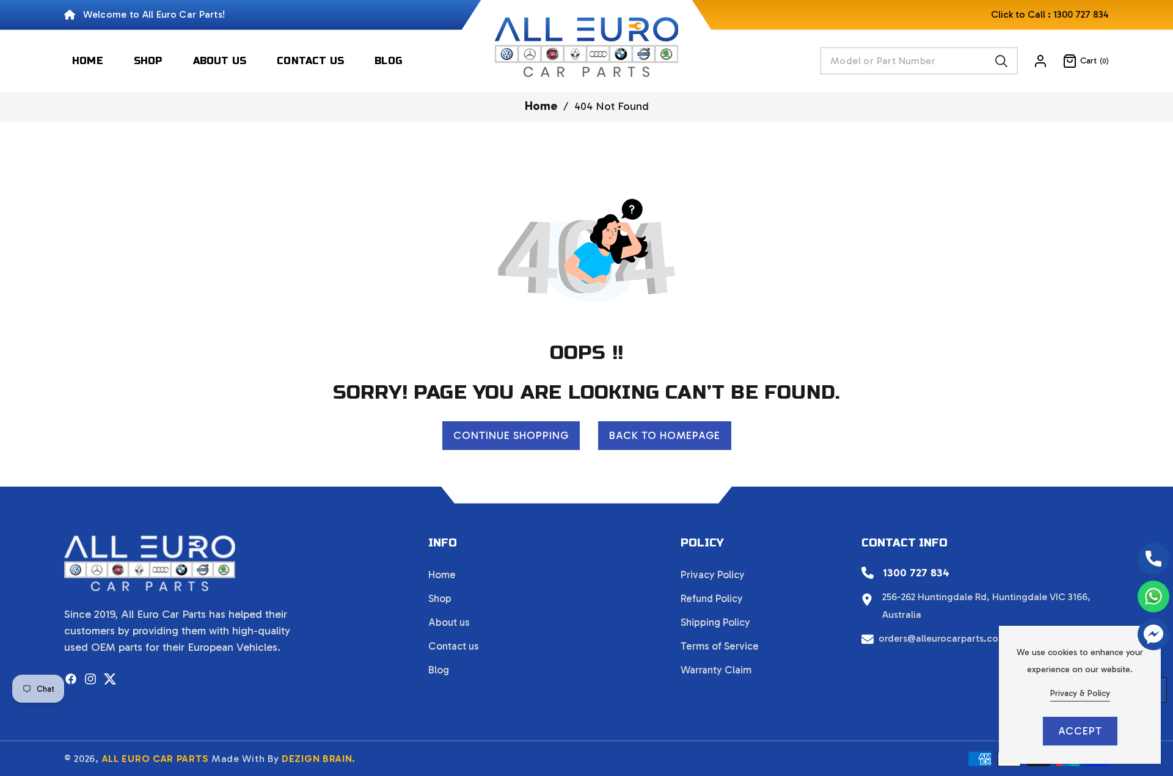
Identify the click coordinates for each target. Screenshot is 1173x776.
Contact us (453, 646)
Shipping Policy (715, 622)
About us (449, 622)
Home (541, 105)
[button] (1078, 61)
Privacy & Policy (1080, 693)
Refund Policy (712, 598)
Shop (439, 598)
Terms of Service (720, 646)
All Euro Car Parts (155, 758)
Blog (438, 670)
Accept (1080, 731)
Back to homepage (664, 435)
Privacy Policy (713, 574)
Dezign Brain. (319, 758)
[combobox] (919, 60)
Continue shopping (511, 435)
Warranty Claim (716, 670)
